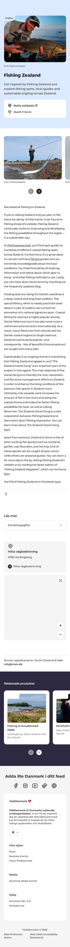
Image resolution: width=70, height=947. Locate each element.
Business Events (18, 856)
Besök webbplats (24, 105)
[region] (35, 607)
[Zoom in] (60, 625)
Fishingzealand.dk (19, 245)
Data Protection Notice (13, 936)
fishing (35, 259)
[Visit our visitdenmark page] (35, 786)
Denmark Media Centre (23, 880)
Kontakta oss (16, 905)
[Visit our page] (25, 786)
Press (12, 851)
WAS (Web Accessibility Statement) (43, 936)
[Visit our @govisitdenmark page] (44, 786)
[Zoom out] (60, 634)
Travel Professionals (20, 860)
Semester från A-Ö (20, 901)
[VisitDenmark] (20, 801)
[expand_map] (60, 580)
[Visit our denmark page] (16, 786)
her (6, 429)
